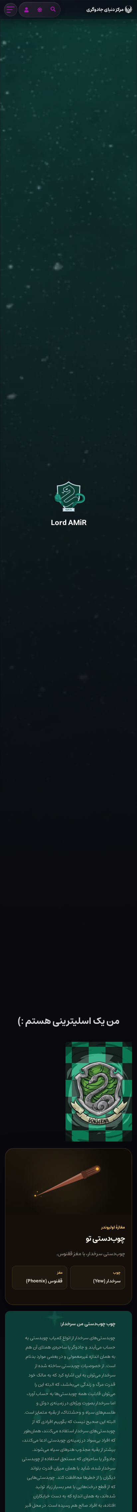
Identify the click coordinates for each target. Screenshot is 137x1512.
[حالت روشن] (39, 9)
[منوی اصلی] (10, 9)
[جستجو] (53, 9)
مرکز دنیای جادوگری (105, 10)
